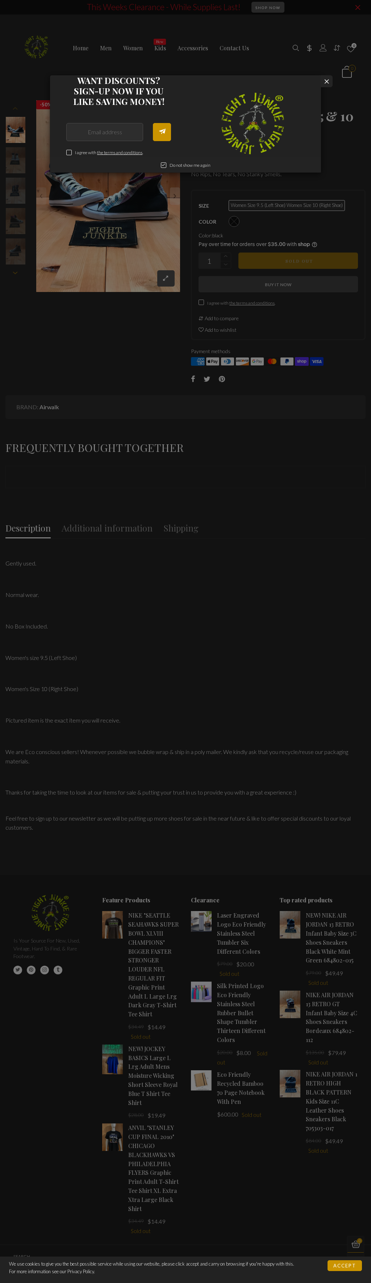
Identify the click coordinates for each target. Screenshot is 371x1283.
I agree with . (109, 152)
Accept (344, 1266)
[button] (162, 132)
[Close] (327, 81)
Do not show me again (190, 165)
